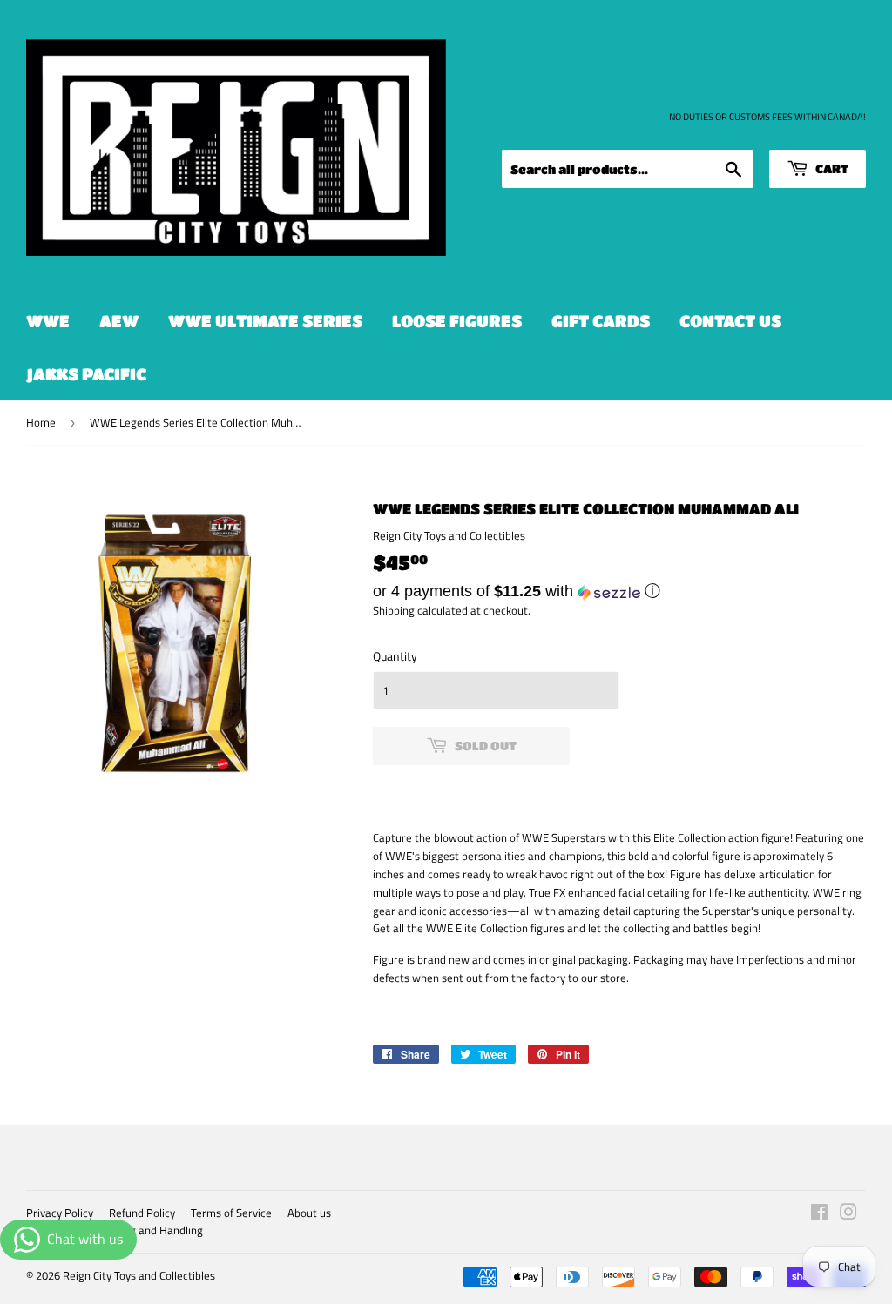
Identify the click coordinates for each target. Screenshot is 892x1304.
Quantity (395, 656)
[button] (619, 591)
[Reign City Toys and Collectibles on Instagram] (848, 1214)
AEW (119, 321)
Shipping (394, 610)
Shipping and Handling (148, 1230)
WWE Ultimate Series (265, 321)
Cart (830, 168)
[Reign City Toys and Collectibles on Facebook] (819, 1214)
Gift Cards (600, 321)
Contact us (730, 321)
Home (41, 422)
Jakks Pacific (86, 374)
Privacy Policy (59, 1212)
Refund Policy (142, 1212)
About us (309, 1212)
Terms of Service (231, 1212)
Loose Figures (457, 321)
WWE (48, 321)
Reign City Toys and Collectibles (139, 1275)
